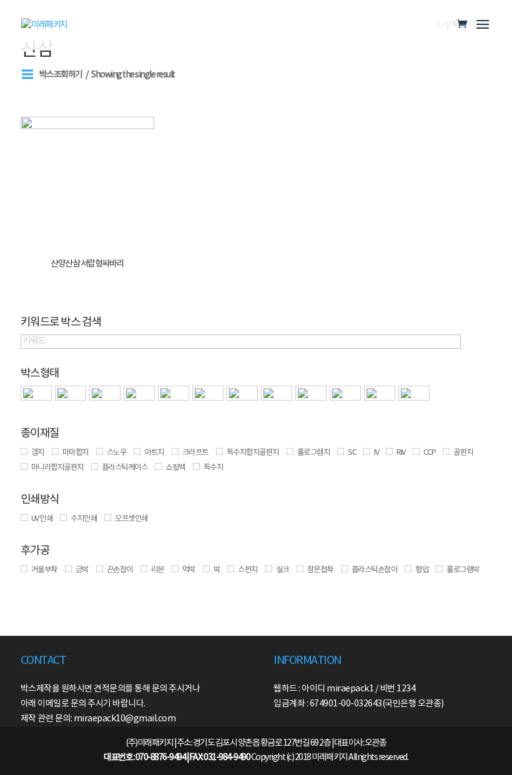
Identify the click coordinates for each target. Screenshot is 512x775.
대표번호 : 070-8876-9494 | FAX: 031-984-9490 (177, 758)
